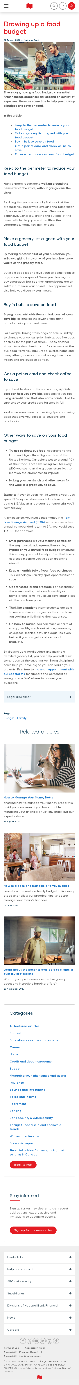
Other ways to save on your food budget (44, 154)
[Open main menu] (6, 6)
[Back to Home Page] (29, 6)
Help (63, 6)
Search (54, 6)
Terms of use (11, 1348)
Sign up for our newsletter (33, 1230)
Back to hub (23, 1164)
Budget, (9, 718)
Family (21, 718)
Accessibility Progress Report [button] (21, 1352)
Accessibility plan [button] (36, 1348)
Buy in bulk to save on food (34, 141)
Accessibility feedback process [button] (22, 1356)
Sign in (71, 6)
